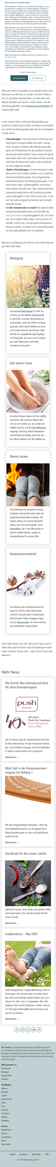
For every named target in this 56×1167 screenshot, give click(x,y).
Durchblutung (39, 427)
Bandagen (5, 1072)
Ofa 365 (4, 1117)
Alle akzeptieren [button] (19, 78)
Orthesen (4, 1079)
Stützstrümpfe (6, 1075)
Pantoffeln (15, 528)
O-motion (4, 1110)
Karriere (4, 1133)
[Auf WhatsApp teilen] (28, 1032)
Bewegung (27, 311)
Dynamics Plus (6, 1099)
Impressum (24, 1154)
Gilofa (3, 1102)
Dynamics (4, 1092)
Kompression (6, 1068)
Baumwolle (23, 622)
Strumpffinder (6, 1137)
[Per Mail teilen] (23, 1032)
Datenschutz (36, 1154)
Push (3, 1106)
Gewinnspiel (5, 1144)
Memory (4, 1088)
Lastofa (3, 1095)
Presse (3, 1140)
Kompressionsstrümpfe (38, 106)
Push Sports (5, 1113)
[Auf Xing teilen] (39, 1032)
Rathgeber (5, 1120)
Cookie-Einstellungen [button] (28, 72)
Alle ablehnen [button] (37, 78)
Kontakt (12, 1154)
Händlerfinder (6, 1130)
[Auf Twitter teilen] (34, 1032)
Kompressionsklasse (15, 215)
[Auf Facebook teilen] (17, 1032)
